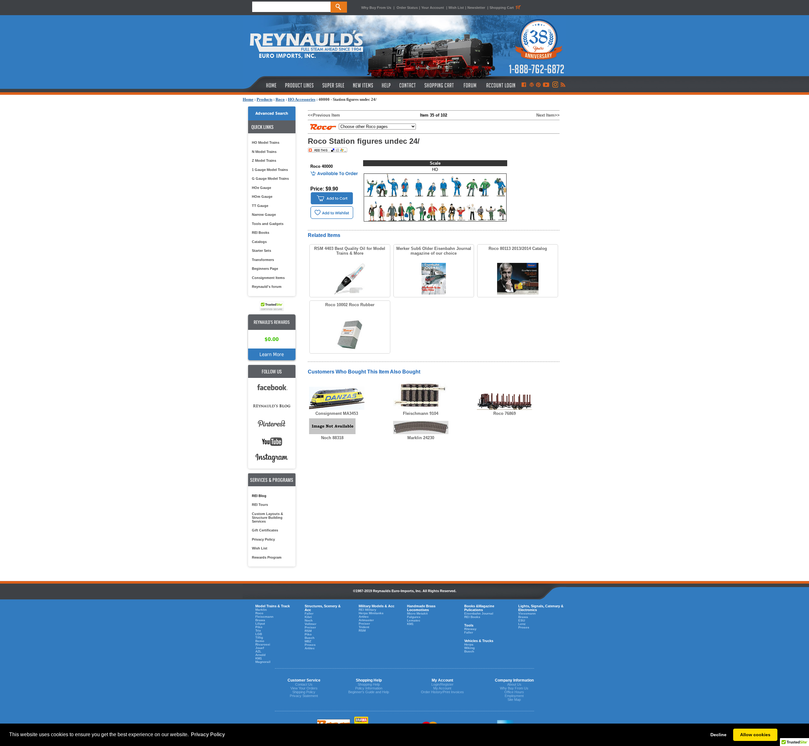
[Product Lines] (300, 85)
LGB (258, 634)
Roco (280, 99)
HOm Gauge (262, 196)
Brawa (260, 620)
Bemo (259, 641)
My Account (442, 688)
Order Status (407, 7)
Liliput (260, 623)
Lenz (522, 624)
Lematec (413, 620)
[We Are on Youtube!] (546, 85)
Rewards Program (267, 557)
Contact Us (304, 684)
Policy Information (368, 688)
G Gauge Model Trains (270, 178)
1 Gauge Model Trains (270, 170)
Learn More (271, 354)
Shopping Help (369, 684)
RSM (308, 631)
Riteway (470, 629)
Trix (258, 630)
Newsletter (476, 7)
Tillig (259, 637)
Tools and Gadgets (267, 224)
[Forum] (470, 85)
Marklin (261, 609)
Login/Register (442, 684)
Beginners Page (265, 268)
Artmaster (366, 620)
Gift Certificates (265, 530)
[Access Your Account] (500, 85)
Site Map (514, 699)
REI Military (367, 609)
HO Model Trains (265, 142)
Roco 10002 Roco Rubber (349, 304)
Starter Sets (261, 250)
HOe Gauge (261, 188)
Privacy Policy (263, 539)
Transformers (263, 260)
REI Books (260, 232)
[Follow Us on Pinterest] (538, 85)
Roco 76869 (504, 413)
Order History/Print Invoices (442, 692)
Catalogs (259, 242)
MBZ (308, 641)
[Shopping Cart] (439, 85)
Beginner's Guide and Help (368, 692)
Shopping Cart (502, 7)
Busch (309, 638)
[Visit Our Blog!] (531, 85)
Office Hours (514, 692)
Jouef (259, 648)
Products (264, 99)
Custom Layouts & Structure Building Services (267, 517)
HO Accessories (301, 99)
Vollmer (310, 624)
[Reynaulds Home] (262, 85)
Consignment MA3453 (336, 413)
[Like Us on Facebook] (523, 85)
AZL (258, 651)
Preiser (310, 627)
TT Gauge (260, 206)
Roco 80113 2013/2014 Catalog (518, 248)
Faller (309, 613)
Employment (514, 696)
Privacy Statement (304, 696)
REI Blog (259, 496)
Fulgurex (414, 617)
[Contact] (408, 85)
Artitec (310, 648)
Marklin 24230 (420, 437)
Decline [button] (718, 734)
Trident (364, 627)
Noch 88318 (332, 437)
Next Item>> (548, 115)
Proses (310, 644)
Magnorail (263, 662)
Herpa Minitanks (371, 613)
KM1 (258, 658)
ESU (521, 620)
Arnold (260, 655)
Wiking (469, 648)
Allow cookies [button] (755, 734)
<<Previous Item (324, 115)
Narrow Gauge (264, 214)
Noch (309, 620)
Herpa (468, 644)
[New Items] (363, 85)
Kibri (308, 617)
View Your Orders (304, 688)
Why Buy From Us (376, 7)
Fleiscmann (264, 616)
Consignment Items (268, 278)
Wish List (456, 7)
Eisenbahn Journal (478, 613)
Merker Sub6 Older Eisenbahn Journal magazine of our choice (433, 251)
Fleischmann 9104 (420, 413)
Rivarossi (262, 644)
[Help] (387, 85)
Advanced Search (271, 113)
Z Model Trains (264, 160)
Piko (258, 627)
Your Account (433, 7)
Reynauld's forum (267, 286)
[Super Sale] (333, 85)
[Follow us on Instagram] (554, 85)
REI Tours (260, 504)
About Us (514, 684)
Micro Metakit (417, 613)
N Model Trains (264, 152)
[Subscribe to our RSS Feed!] (562, 85)
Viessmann (527, 613)
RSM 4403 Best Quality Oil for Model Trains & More (349, 251)
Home (248, 99)
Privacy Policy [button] (208, 734)
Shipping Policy (303, 692)
